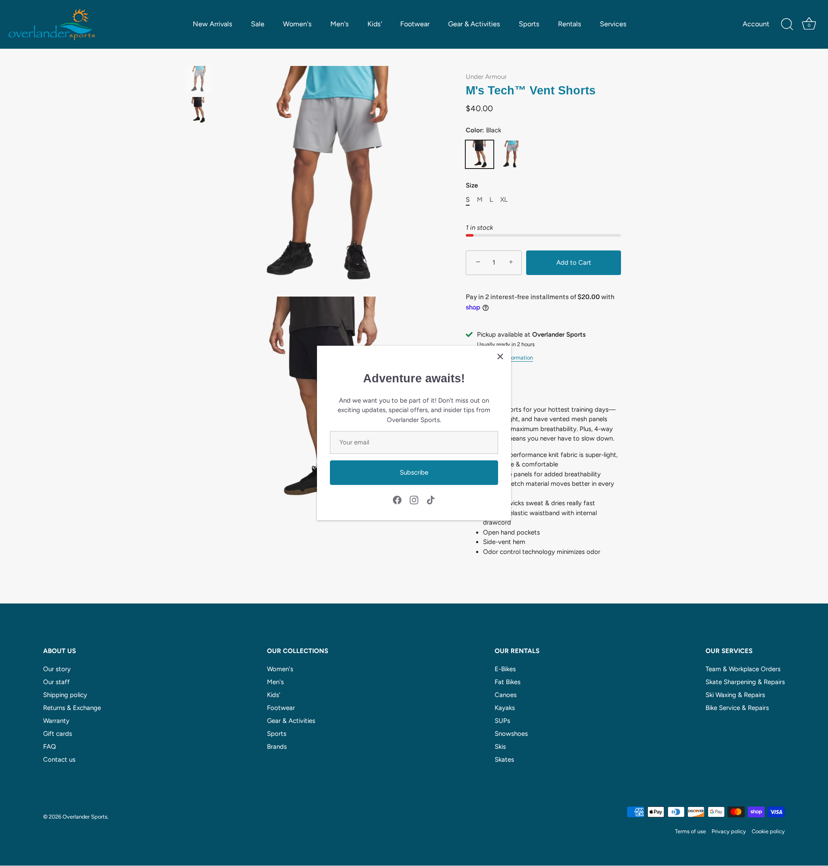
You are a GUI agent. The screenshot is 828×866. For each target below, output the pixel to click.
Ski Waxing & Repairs (735, 695)
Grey (510, 154)
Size (472, 185)
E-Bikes (505, 669)
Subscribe (414, 472)
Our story (57, 669)
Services (613, 24)
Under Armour (486, 77)
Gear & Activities (474, 24)
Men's (339, 24)
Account (756, 24)
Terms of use (690, 831)
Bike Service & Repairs (737, 708)
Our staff (56, 682)
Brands (277, 746)
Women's (297, 24)
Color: (483, 130)
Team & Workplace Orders (743, 669)
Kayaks (505, 708)
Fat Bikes (508, 682)
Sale (257, 24)
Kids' (374, 24)
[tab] (543, 484)
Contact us (59, 759)
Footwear (415, 24)
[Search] (787, 24)
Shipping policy (65, 695)
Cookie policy (768, 831)
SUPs (502, 721)
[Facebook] (397, 499)
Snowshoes (511, 734)
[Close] (500, 356)
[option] (198, 80)
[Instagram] (414, 499)
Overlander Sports (85, 816)
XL (504, 199)
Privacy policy (729, 831)
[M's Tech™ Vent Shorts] (198, 79)
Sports (529, 24)
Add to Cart (573, 262)
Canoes (506, 695)
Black (479, 154)
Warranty (56, 721)
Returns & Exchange (72, 708)
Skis (500, 746)
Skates (504, 759)
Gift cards (57, 734)
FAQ (49, 746)
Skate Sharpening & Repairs (745, 682)
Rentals (569, 24)
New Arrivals (212, 24)
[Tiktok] (431, 499)
